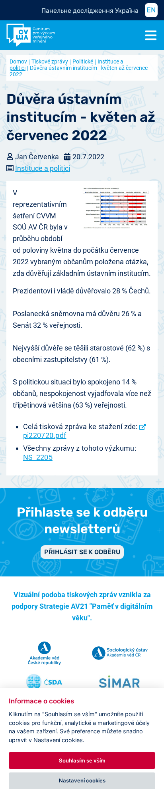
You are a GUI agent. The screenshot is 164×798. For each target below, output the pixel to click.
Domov (18, 61)
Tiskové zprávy (49, 61)
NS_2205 (38, 457)
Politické (82, 61)
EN (151, 10)
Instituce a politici (42, 168)
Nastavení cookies (82, 780)
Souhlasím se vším (82, 760)
